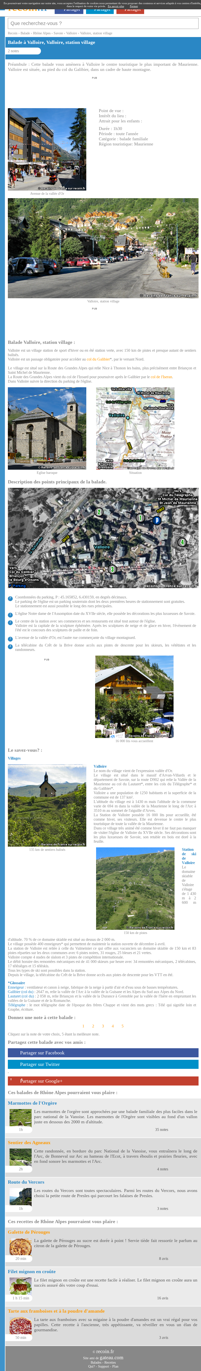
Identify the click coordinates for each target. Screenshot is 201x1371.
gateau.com (111, 1357)
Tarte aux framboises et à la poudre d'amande (56, 1311)
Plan (115, 1366)
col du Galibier (98, 359)
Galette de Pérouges (29, 1232)
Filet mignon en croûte (32, 1271)
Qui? (91, 1366)
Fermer (134, 6)
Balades (96, 1362)
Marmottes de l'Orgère (32, 1103)
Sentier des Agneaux (29, 1142)
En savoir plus (116, 6)
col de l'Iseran (161, 377)
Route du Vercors (26, 1182)
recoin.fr (105, 1351)
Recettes (110, 1362)
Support (103, 1366)
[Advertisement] (94, 91)
